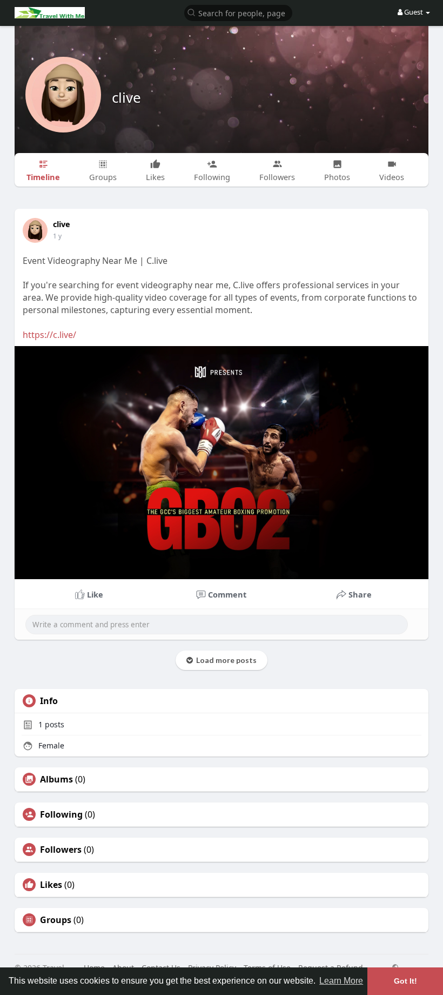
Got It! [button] (405, 981)
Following (61, 814)
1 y (57, 236)
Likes (51, 884)
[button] (238, 12)
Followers (61, 849)
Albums (56, 779)
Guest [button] (413, 12)
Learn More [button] (341, 980)
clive (126, 97)
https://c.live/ (49, 335)
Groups (55, 920)
